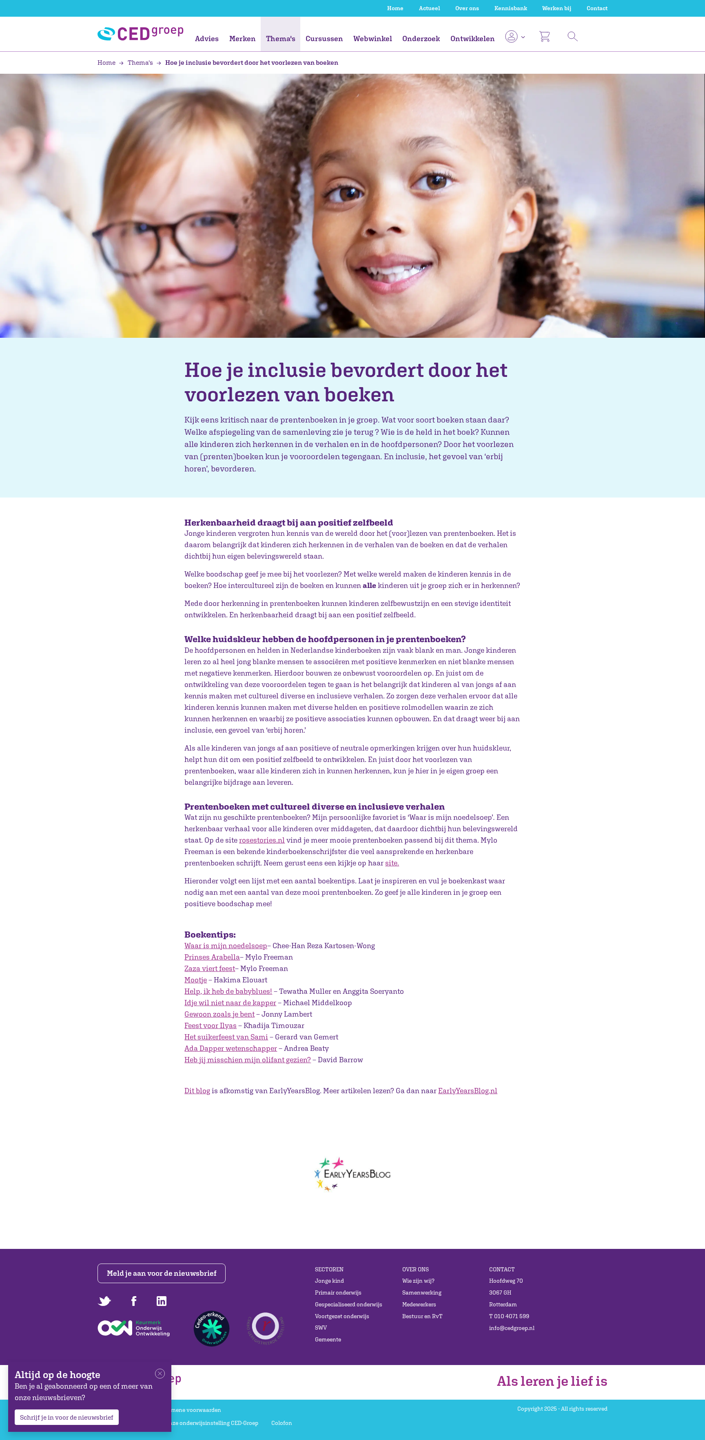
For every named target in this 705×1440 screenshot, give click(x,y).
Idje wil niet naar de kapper (230, 1002)
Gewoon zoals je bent (219, 1014)
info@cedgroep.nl (511, 1328)
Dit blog (197, 1090)
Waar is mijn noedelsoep (225, 945)
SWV (321, 1327)
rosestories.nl (262, 840)
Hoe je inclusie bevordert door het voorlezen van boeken (251, 62)
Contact (597, 8)
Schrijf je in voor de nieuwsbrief (66, 1417)
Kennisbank (510, 8)
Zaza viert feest (209, 968)
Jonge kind (329, 1280)
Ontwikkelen (472, 38)
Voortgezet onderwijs (342, 1316)
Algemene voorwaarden (190, 1410)
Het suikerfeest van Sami (226, 1037)
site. (392, 863)
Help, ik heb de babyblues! (228, 991)
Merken (242, 38)
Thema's (280, 38)
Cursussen (324, 38)
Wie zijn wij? (418, 1280)
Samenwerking (421, 1292)
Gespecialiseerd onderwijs (348, 1304)
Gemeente (328, 1339)
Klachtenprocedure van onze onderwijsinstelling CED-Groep (180, 1423)
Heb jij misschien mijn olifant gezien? (247, 1059)
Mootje (195, 979)
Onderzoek (421, 38)
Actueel (429, 8)
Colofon (281, 1423)
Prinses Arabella (212, 957)
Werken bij (556, 8)
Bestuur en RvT (422, 1316)
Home (395, 8)
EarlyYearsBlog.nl (467, 1090)
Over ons (467, 8)
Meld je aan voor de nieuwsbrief (162, 1273)
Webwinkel (372, 38)
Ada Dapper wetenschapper (230, 1048)
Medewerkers (419, 1304)
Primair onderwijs (338, 1292)
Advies (207, 38)
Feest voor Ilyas (210, 1025)
